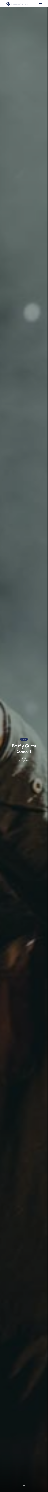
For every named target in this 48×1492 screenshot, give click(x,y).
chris (24, 758)
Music (24, 739)
